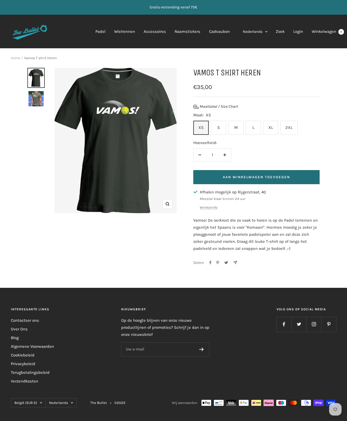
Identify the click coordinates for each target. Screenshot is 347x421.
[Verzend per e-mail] (235, 262)
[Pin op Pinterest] (217, 262)
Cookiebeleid (22, 355)
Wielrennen (124, 31)
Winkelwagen (327, 31)
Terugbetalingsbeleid (30, 372)
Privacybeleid (23, 363)
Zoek (280, 31)
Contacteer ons (25, 320)
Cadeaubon (219, 31)
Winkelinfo (208, 207)
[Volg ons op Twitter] (298, 324)
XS (201, 127)
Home (15, 58)
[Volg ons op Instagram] (313, 324)
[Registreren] (201, 349)
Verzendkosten (24, 381)
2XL (289, 127)
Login (298, 31)
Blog (15, 337)
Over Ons (19, 329)
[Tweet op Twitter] (226, 262)
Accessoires (155, 31)
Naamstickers (187, 31)
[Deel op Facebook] (210, 262)
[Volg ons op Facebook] (284, 324)
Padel (100, 31)
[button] (215, 106)
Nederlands (252, 31)
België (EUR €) (25, 403)
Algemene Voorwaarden (32, 346)
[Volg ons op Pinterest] (328, 324)
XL (270, 127)
